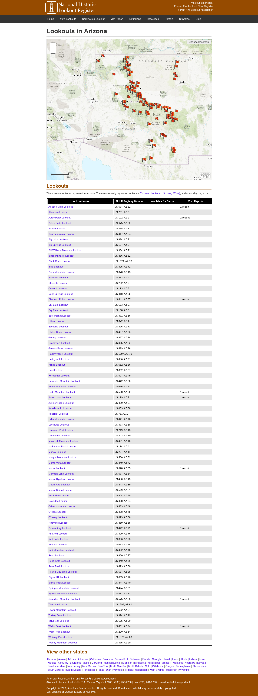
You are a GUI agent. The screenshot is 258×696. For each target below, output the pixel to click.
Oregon (170, 666)
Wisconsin (171, 669)
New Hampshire (56, 666)
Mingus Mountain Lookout (62, 457)
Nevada (201, 662)
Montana (178, 662)
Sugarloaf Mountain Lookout (64, 599)
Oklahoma (158, 666)
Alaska (62, 659)
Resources (153, 19)
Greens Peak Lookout (60, 348)
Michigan (127, 662)
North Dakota (135, 666)
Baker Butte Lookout (59, 223)
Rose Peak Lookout (59, 566)
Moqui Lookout (56, 468)
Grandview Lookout (59, 342)
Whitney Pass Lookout (60, 637)
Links (198, 19)
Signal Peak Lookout (59, 582)
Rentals (169, 19)
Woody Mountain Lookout (62, 642)
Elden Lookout (56, 321)
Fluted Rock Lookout (59, 332)
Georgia (156, 659)
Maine (86, 662)
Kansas (52, 662)
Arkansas (83, 659)
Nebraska (190, 662)
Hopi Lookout (55, 370)
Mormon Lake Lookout (61, 473)
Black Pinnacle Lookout (61, 255)
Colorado (108, 659)
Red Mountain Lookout (61, 550)
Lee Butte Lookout (58, 424)
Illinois (183, 659)
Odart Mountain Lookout (61, 506)
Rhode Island (200, 666)
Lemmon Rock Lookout (61, 430)
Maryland (96, 662)
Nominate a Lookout (93, 19)
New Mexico (89, 666)
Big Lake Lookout (58, 239)
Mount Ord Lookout (59, 484)
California (95, 659)
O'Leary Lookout (57, 517)
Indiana (193, 659)
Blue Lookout (55, 266)
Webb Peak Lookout (59, 626)
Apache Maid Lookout (60, 206)
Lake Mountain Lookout (61, 419)
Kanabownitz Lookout (60, 408)
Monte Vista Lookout (59, 462)
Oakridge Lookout (58, 501)
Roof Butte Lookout (59, 560)
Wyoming (184, 669)
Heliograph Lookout (59, 359)
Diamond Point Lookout (61, 299)
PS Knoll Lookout (57, 533)
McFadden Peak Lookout (62, 446)
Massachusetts (112, 662)
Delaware (135, 659)
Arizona (72, 659)
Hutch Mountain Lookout (62, 386)
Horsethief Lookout (59, 375)
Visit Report (117, 19)
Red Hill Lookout (57, 544)
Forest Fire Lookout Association (195, 9)
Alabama (51, 659)
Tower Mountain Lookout (62, 609)
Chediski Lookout (58, 283)
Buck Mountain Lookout (61, 272)
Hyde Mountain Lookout (61, 392)
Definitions (135, 19)
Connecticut (121, 659)
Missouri (166, 662)
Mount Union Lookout (60, 490)
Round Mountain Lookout (62, 571)
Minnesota (140, 662)
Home (50, 19)
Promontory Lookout (59, 528)
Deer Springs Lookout (60, 293)
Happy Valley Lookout (60, 353)
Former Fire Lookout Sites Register (193, 6)
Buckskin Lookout (58, 277)
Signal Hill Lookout (58, 577)
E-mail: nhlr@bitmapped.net (174, 682)
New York (103, 666)
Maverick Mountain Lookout (63, 441)
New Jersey (73, 666)
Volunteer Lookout (58, 620)
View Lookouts (68, 19)
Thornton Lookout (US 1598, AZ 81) (160, 193)
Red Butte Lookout (58, 539)
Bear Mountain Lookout (61, 234)
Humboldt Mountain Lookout (64, 381)
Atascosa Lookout (58, 212)
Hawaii (166, 659)
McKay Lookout (57, 451)
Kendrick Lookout (58, 413)
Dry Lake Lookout (58, 304)
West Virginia (157, 669)
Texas (100, 669)
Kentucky (63, 662)
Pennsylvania (183, 666)
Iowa (202, 659)
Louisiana (75, 662)
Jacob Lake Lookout (59, 397)
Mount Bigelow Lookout (61, 479)
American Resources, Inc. (61, 678)
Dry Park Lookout (58, 310)
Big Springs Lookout (59, 244)
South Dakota (73, 669)
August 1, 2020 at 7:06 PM (80, 691)
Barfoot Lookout (57, 228)
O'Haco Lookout (57, 511)
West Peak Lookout (59, 631)
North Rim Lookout (58, 495)
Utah (108, 669)
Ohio (147, 666)
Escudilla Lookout (58, 326)
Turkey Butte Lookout (60, 615)
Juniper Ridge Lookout (61, 402)
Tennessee (89, 669)
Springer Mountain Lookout (63, 588)
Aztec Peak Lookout (59, 217)
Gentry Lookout (57, 337)
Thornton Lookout (58, 604)
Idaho (175, 659)
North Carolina (118, 666)
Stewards (184, 19)
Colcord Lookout (57, 288)
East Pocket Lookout (59, 315)
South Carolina (56, 669)
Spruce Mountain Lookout (62, 593)
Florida (146, 659)
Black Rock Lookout (59, 261)
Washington (141, 669)
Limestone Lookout (59, 435)
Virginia (128, 669)
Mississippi (154, 662)
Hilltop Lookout (56, 364)
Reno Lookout (56, 555)
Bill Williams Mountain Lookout (65, 250)
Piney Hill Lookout (58, 522)
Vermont (118, 669)
